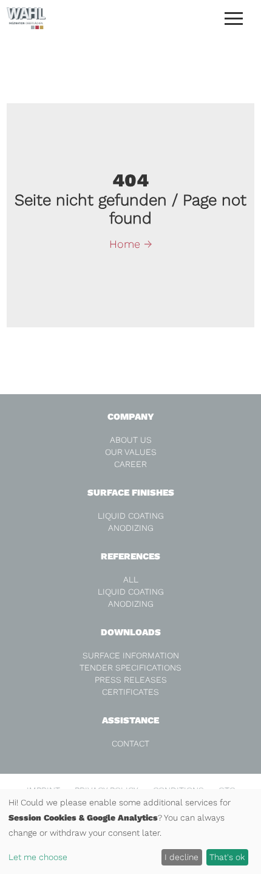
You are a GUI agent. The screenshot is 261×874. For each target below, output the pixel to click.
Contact (130, 743)
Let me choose (37, 857)
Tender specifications (130, 667)
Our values (131, 452)
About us (131, 440)
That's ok (227, 857)
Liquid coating (131, 516)
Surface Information (131, 655)
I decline (181, 857)
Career (130, 464)
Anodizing (131, 528)
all (130, 579)
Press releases (131, 680)
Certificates (130, 692)
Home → (130, 243)
